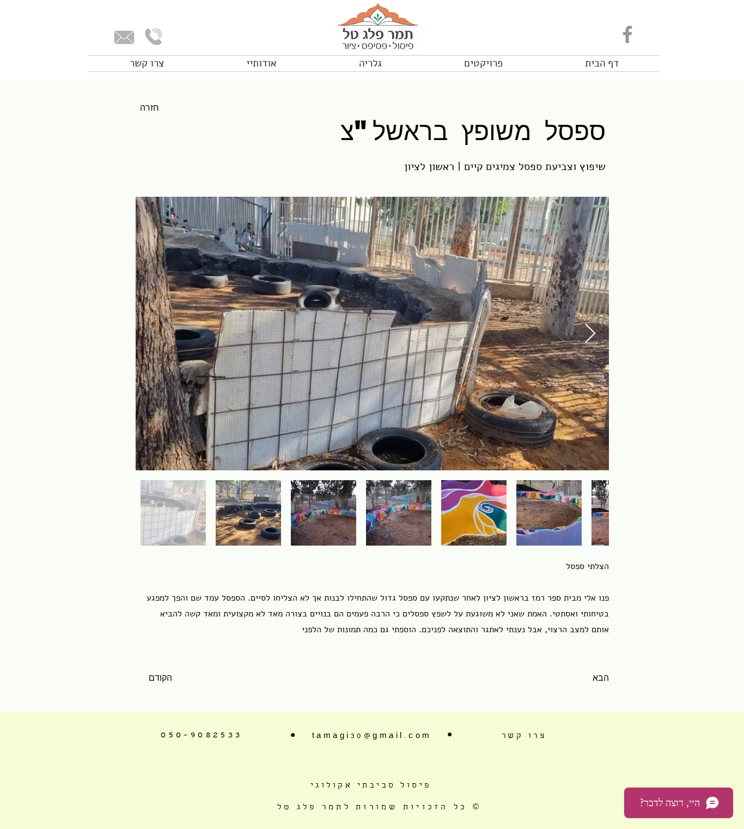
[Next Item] (590, 333)
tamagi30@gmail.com (372, 736)
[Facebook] (627, 34)
